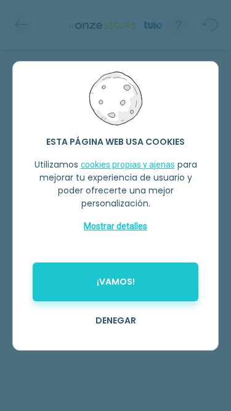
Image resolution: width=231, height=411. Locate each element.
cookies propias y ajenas (128, 164)
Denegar (115, 320)
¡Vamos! (116, 281)
